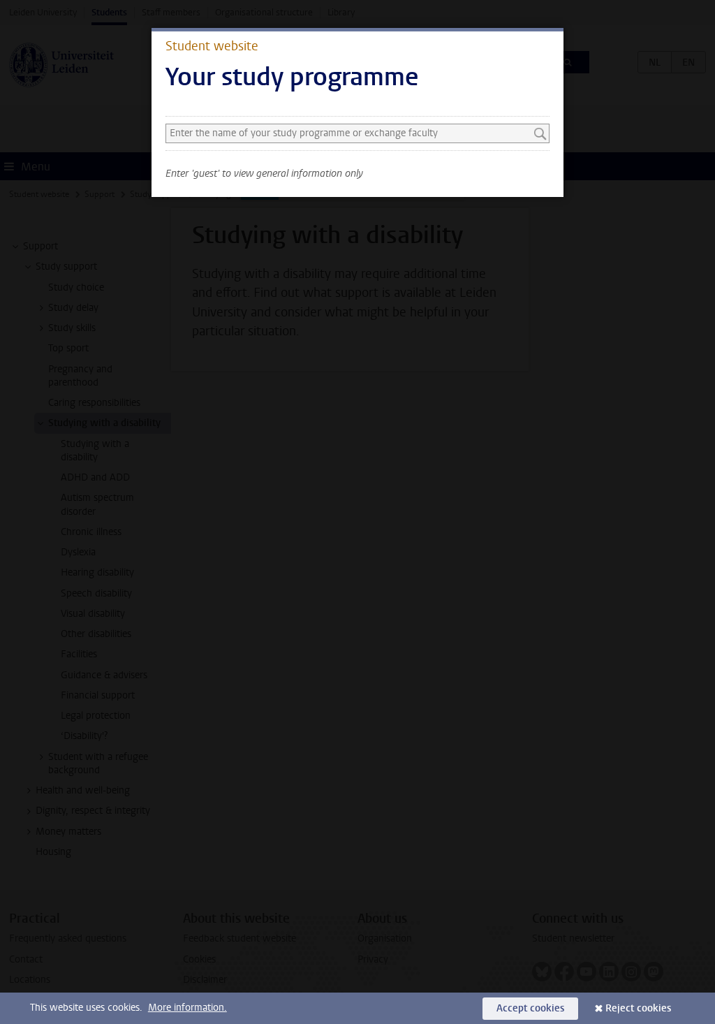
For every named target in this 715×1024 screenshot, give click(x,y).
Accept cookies (530, 1008)
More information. (187, 1007)
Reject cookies (638, 1008)
